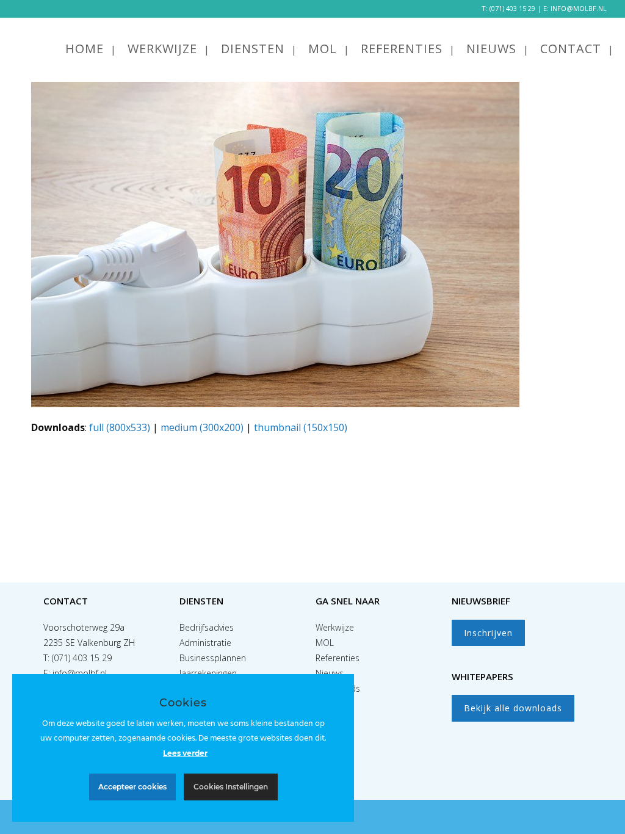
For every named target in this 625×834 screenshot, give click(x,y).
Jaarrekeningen (208, 673)
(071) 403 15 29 (512, 8)
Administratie (205, 642)
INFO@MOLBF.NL (579, 8)
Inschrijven (488, 633)
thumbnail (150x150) (300, 427)
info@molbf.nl (79, 673)
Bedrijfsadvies (206, 627)
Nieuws (330, 673)
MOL (325, 642)
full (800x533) (119, 427)
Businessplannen (212, 658)
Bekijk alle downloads (513, 708)
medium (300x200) (202, 427)
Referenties (337, 658)
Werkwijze (335, 627)
